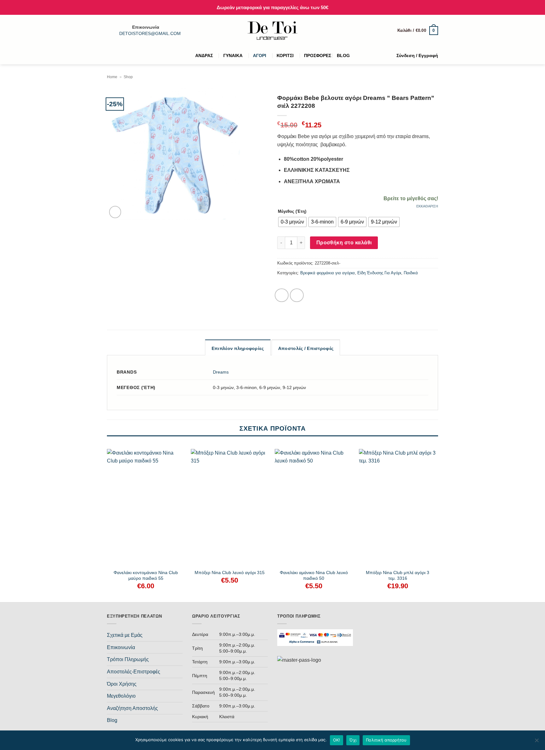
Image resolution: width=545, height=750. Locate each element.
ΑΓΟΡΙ (259, 55)
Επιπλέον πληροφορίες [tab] (238, 348)
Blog (112, 720)
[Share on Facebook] (282, 295)
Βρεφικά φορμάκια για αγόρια (327, 272)
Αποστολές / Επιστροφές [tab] (305, 348)
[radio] (292, 222)
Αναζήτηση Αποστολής (132, 708)
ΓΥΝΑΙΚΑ (233, 55)
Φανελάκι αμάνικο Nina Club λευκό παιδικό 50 (314, 575)
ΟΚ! (336, 739)
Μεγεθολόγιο (121, 696)
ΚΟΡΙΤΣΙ (285, 55)
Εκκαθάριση (427, 206)
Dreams (221, 372)
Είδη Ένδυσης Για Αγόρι (379, 272)
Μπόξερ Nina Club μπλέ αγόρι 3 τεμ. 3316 (397, 575)
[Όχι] (536, 742)
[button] (417, 30)
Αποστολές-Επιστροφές (133, 671)
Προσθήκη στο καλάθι (344, 242)
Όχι (352, 739)
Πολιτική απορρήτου (386, 739)
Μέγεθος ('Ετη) (292, 211)
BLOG (343, 55)
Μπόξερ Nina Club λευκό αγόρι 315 (230, 572)
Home (112, 77)
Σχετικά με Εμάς (125, 635)
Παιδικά (411, 272)
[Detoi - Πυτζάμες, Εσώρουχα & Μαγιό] (273, 30)
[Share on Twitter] (297, 295)
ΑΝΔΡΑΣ (204, 55)
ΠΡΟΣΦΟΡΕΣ (317, 55)
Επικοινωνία (121, 647)
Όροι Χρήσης (122, 684)
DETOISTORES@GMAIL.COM (150, 33)
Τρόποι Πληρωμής (128, 659)
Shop (128, 77)
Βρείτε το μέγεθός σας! (411, 198)
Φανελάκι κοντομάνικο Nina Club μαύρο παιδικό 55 (146, 575)
